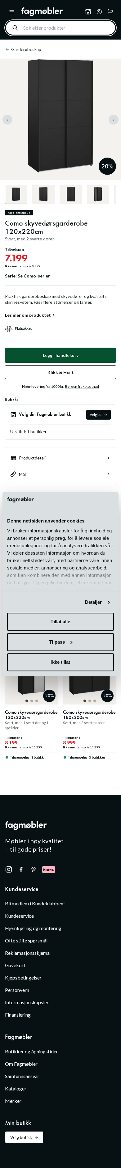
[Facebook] (21, 869)
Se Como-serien (34, 275)
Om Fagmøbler (21, 1064)
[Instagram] (8, 869)
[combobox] (60, 28)
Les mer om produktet (28, 315)
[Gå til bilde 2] (31, 701)
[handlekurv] (99, 11)
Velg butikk (98, 414)
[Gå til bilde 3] (36, 701)
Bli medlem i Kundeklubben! (35, 903)
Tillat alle (60, 621)
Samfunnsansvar (22, 1076)
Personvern (17, 990)
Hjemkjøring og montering (33, 928)
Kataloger (15, 1088)
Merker (13, 1101)
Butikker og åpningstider (31, 1051)
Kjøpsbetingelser (23, 977)
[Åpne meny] (12, 12)
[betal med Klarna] (48, 869)
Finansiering (18, 1015)
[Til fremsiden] (52, 11)
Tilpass (57, 642)
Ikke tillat (60, 662)
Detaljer (93, 602)
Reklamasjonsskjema (27, 953)
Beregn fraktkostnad (82, 386)
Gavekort (15, 965)
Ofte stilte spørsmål (26, 940)
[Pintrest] (33, 869)
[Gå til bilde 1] (26, 701)
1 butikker (37, 431)
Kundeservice (19, 916)
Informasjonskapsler (27, 1002)
